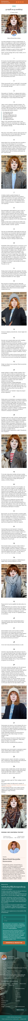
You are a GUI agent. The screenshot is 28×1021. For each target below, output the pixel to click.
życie (14, 6)
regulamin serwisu (9, 939)
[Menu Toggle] (26, 2)
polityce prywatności (13, 928)
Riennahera (5, 1)
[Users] (23, 2)
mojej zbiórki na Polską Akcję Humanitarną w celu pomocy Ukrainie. (13, 785)
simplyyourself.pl (23, 1019)
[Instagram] (18, 2)
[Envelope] (16, 2)
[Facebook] (20, 2)
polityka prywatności (21, 937)
